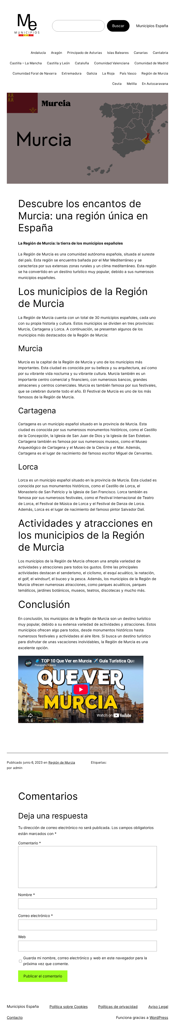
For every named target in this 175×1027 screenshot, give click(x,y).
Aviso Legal (158, 1006)
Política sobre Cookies (69, 1006)
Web (22, 937)
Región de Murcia (61, 762)
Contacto (15, 1017)
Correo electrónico (35, 915)
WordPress (159, 1017)
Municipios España (152, 25)
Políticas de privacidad (118, 1006)
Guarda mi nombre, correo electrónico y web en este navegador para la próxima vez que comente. (85, 961)
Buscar (118, 25)
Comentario (29, 843)
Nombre (26, 894)
